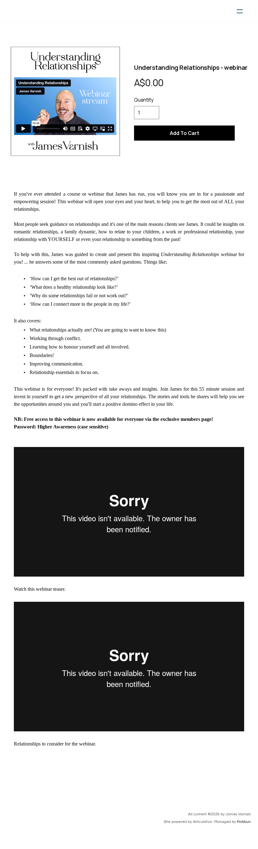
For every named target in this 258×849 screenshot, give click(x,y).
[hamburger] (239, 11)
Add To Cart (184, 133)
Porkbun (244, 822)
